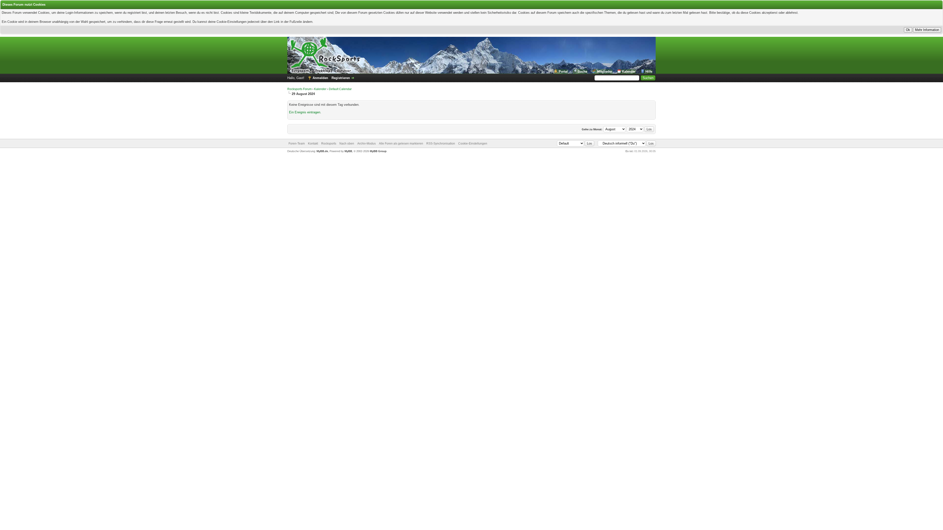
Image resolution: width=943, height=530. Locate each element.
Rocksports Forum (299, 89)
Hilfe (648, 71)
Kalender (629, 71)
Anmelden (320, 78)
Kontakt (313, 143)
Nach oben (346, 143)
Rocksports (328, 143)
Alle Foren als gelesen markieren (401, 143)
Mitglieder (604, 71)
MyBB (348, 151)
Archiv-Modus (366, 143)
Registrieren (341, 78)
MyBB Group (378, 151)
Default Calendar (340, 89)
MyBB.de (322, 151)
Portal (563, 71)
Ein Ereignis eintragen (304, 112)
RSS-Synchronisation (440, 143)
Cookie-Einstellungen (472, 143)
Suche (582, 71)
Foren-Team (297, 143)
